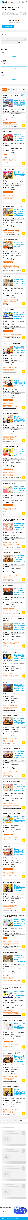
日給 (19, 89)
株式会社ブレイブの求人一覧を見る (9, 840)
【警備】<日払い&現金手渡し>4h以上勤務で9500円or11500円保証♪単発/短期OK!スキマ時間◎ (19, 103)
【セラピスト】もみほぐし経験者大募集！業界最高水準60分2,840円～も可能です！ (19, 852)
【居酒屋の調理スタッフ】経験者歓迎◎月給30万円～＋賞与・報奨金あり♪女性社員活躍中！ (19, 688)
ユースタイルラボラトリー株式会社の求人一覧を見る (12, 338)
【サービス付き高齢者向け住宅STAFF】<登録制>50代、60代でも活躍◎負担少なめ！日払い (19, 626)
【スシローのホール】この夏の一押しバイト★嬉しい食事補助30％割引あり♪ (19, 591)
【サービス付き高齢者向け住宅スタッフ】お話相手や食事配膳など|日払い (19, 994)
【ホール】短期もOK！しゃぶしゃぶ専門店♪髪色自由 (19, 244)
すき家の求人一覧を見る (7, 304)
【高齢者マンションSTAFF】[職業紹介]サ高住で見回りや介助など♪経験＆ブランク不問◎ (19, 1026)
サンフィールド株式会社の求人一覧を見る (11, 234)
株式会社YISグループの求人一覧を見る (10, 126)
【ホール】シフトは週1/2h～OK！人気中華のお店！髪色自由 (19, 173)
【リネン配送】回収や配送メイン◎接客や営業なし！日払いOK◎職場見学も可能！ (19, 657)
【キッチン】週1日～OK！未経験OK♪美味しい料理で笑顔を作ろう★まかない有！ (19, 787)
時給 (14, 89)
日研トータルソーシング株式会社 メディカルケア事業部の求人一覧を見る (12, 947)
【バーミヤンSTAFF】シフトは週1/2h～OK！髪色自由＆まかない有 (19, 452)
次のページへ (23, 1120)
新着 (9, 89)
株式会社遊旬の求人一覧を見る (9, 710)
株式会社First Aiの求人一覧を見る (9, 163)
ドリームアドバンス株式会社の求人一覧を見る (12, 981)
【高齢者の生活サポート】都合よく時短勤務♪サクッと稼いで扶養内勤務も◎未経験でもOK (19, 819)
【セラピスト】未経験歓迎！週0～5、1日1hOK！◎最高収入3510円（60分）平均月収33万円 (19, 383)
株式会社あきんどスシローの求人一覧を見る (11, 613)
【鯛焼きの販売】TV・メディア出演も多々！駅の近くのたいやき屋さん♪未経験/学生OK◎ (19, 958)
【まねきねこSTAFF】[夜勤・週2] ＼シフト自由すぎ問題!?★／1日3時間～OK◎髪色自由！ (19, 350)
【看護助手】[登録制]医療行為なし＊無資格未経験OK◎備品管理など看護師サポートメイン (19, 922)
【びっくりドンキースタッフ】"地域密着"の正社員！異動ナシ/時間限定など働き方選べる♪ (19, 212)
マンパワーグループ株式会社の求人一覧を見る (12, 547)
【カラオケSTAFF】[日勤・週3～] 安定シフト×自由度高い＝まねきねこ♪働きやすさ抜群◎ (19, 558)
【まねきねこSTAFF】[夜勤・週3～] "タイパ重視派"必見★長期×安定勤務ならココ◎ (19, 888)
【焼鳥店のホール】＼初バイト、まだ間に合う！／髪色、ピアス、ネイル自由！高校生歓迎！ (19, 137)
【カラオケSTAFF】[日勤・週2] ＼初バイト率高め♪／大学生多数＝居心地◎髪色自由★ (19, 721)
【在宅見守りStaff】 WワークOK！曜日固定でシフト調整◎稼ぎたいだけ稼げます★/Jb (19, 489)
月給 (24, 89)
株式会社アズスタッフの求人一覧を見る (10, 676)
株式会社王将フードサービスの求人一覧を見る (12, 808)
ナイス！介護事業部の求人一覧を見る (10, 646)
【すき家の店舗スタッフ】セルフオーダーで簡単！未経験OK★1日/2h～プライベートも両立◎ (19, 282)
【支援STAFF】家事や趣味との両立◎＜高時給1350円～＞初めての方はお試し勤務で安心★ (19, 526)
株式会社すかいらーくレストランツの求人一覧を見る (12, 201)
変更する (14, 56)
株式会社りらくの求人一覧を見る (9, 408)
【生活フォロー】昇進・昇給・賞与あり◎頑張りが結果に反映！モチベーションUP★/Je (19, 315)
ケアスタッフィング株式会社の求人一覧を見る (12, 1015)
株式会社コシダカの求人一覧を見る (9, 441)
